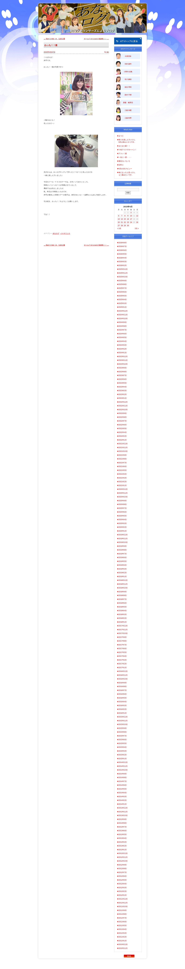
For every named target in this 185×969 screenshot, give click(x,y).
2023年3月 (123, 391)
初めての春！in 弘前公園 (54, 39)
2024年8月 (123, 326)
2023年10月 (123, 364)
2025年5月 (123, 296)
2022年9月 (123, 413)
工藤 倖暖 (128, 110)
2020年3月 (123, 523)
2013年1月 (123, 850)
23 (128, 222)
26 (137, 222)
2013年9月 (123, 819)
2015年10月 (123, 724)
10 (131, 216)
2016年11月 (123, 675)
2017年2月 (123, 664)
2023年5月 (123, 383)
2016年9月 (123, 683)
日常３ (121, 165)
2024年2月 (123, 349)
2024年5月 (123, 337)
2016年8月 (123, 686)
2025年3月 (123, 303)
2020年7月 (123, 508)
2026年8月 (123, 243)
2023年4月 (123, 387)
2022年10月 (123, 410)
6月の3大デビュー (125, 169)
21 (122, 222)
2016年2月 (123, 709)
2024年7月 (123, 330)
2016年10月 (123, 679)
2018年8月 (123, 595)
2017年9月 (123, 637)
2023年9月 (123, 368)
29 (125, 226)
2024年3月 (123, 345)
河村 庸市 (128, 64)
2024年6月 (123, 334)
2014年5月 (123, 789)
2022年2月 (123, 436)
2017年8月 (123, 641)
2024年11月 (123, 315)
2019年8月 (123, 550)
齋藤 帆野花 (128, 103)
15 (125, 219)
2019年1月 (123, 576)
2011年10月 (123, 906)
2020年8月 (123, 504)
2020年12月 (123, 489)
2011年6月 (123, 922)
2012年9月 (123, 865)
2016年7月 (123, 690)
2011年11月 (123, 903)
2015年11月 (123, 721)
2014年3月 (123, 796)
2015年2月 (123, 755)
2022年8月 (123, 417)
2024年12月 (123, 311)
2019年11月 (123, 539)
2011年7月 (123, 918)
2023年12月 (123, 356)
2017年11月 (123, 630)
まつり (121, 136)
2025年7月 (123, 288)
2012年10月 (123, 861)
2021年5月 (123, 470)
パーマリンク (65, 233)
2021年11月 (123, 447)
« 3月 (119, 228)
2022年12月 (123, 402)
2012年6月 (123, 876)
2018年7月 (123, 599)
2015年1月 (123, 759)
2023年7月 (123, 375)
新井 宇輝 (128, 95)
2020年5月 (123, 516)
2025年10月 (123, 277)
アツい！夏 (123, 153)
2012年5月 (123, 880)
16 (128, 219)
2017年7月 (123, 645)
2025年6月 (123, 292)
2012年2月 (123, 891)
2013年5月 (123, 834)
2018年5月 (123, 607)
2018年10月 (123, 588)
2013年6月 (123, 831)
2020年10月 (123, 497)
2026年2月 (123, 265)
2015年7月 (123, 736)
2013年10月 (123, 815)
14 (122, 219)
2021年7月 (123, 463)
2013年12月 (123, 808)
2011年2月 (123, 937)
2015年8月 (123, 732)
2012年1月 (123, 895)
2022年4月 (123, 432)
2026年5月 (123, 254)
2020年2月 (123, 527)
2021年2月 (123, 482)
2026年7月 (123, 246)
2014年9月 (123, 774)
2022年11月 (123, 406)
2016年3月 (123, 705)
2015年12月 (123, 717)
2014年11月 (123, 766)
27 (119, 226)
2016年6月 (123, 694)
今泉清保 (128, 56)
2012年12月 (123, 853)
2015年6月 (123, 740)
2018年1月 (123, 622)
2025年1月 (123, 307)
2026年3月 (123, 262)
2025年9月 (123, 281)
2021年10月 (123, 451)
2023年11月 (123, 360)
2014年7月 (123, 781)
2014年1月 (123, 804)
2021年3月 (123, 478)
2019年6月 (123, 557)
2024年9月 (123, 322)
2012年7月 (123, 872)
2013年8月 (123, 823)
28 (122, 226)
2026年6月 (123, 250)
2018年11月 (123, 584)
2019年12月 (123, 535)
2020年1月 (123, 531)
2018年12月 (123, 580)
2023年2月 (123, 394)
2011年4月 (123, 929)
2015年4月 (123, 747)
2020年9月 (123, 501)
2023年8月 (123, 372)
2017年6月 (123, 649)
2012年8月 (123, 869)
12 (137, 216)
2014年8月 (123, 778)
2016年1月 (123, 713)
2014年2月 (123, 800)
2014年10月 (123, 770)
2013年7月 (123, 827)
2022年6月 (123, 425)
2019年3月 (123, 569)
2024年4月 (123, 341)
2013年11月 (123, 812)
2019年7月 (123, 554)
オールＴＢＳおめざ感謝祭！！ (96, 39)
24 (131, 222)
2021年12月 (123, 444)
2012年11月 (123, 857)
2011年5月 (123, 925)
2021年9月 (123, 455)
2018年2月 (123, 618)
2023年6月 (123, 379)
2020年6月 (123, 512)
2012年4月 (123, 884)
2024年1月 (123, 353)
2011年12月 (123, 899)
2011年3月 (123, 933)
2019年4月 (123, 565)
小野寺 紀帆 (128, 72)
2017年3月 (123, 660)
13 (119, 219)
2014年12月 (123, 762)
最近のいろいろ (124, 161)
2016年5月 (123, 698)
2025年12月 (123, 269)
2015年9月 (123, 728)
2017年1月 (123, 667)
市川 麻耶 (128, 79)
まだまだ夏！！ (124, 146)
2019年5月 (123, 561)
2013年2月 (123, 846)
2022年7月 (123, 421)
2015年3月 (123, 751)
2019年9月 (123, 546)
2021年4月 (123, 474)
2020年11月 (123, 493)
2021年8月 (123, 459)
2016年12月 (123, 671)
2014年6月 (123, 785)
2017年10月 (123, 633)
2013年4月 (123, 838)
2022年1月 (123, 440)
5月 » (137, 228)
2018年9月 (123, 592)
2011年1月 (123, 941)
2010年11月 (123, 948)
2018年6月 (123, 603)
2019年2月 (123, 573)
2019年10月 (123, 542)
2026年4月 (123, 258)
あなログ (56, 233)
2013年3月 (123, 842)
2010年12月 (123, 944)
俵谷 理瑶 (128, 87)
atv (108, 52)
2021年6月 (123, 466)
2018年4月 (123, 611)
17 (131, 219)
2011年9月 (123, 910)
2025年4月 (123, 300)
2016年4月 (123, 702)
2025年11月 (123, 273)
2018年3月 (123, 614)
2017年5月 (123, 652)
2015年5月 (123, 743)
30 (128, 226)
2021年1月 (123, 485)
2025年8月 (123, 284)
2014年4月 (123, 793)
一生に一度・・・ (125, 157)
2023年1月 (123, 398)
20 (119, 222)
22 (125, 222)
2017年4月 (123, 656)
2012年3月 (123, 888)
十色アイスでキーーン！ (128, 150)
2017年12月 (123, 626)
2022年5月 (123, 428)
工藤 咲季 (128, 118)
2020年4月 (123, 520)
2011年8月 (123, 914)
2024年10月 (123, 318)
